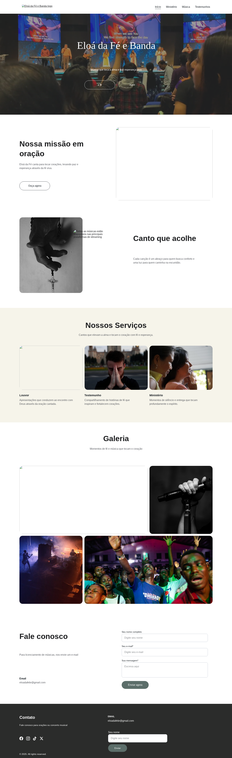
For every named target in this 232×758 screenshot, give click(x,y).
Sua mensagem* (130, 660)
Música (186, 7)
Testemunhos (202, 7)
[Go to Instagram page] (28, 738)
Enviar (117, 748)
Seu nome (114, 732)
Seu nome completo (132, 632)
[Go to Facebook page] (21, 738)
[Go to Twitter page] (41, 738)
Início (158, 7)
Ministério (171, 7)
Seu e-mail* (127, 646)
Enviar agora (135, 685)
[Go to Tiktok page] (35, 738)
